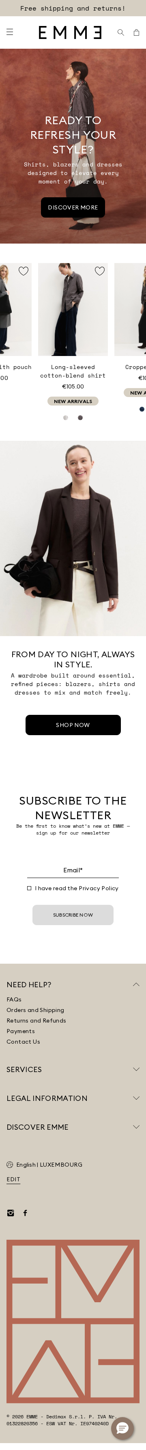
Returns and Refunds (36, 1020)
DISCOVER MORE (73, 207)
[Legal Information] (136, 1098)
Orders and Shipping (35, 1010)
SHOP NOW (73, 725)
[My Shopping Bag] (136, 32)
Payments (20, 1031)
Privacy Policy (99, 888)
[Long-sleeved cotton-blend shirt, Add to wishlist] (100, 271)
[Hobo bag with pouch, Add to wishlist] (23, 271)
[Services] (136, 1069)
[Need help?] (136, 984)
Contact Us (23, 1041)
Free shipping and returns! (73, 8)
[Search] (121, 32)
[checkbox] (29, 888)
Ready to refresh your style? (73, 135)
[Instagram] (10, 1213)
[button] (122, 1428)
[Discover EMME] (136, 1127)
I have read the (77, 888)
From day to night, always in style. (73, 659)
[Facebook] (25, 1213)
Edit (13, 1179)
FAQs (14, 999)
